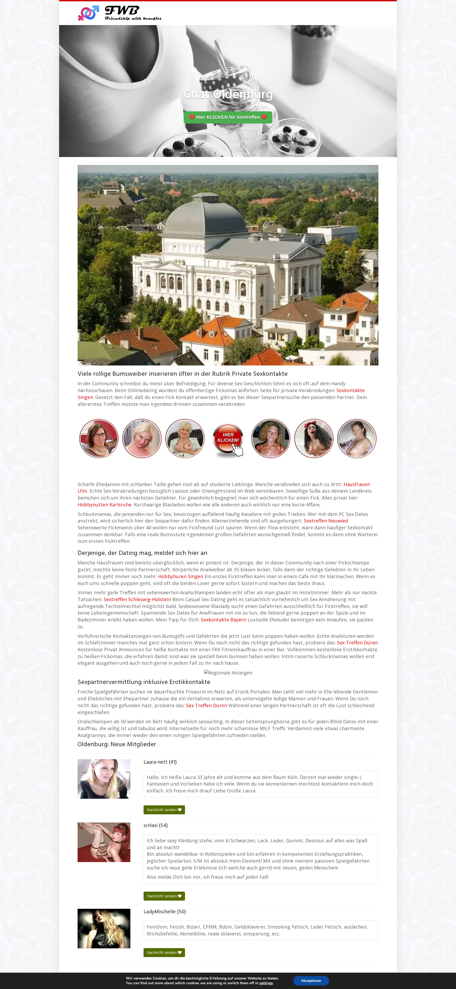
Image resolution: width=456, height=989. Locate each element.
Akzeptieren (311, 980)
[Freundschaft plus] (120, 13)
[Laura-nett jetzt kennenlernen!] (104, 779)
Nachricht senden (162, 809)
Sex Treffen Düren (357, 642)
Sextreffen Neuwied (326, 520)
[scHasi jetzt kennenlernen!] (104, 842)
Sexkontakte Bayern (223, 619)
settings (266, 983)
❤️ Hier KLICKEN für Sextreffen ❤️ (228, 117)
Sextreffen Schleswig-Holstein (137, 599)
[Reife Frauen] (228, 438)
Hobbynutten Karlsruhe (104, 504)
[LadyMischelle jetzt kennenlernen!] (104, 928)
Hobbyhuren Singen (180, 576)
